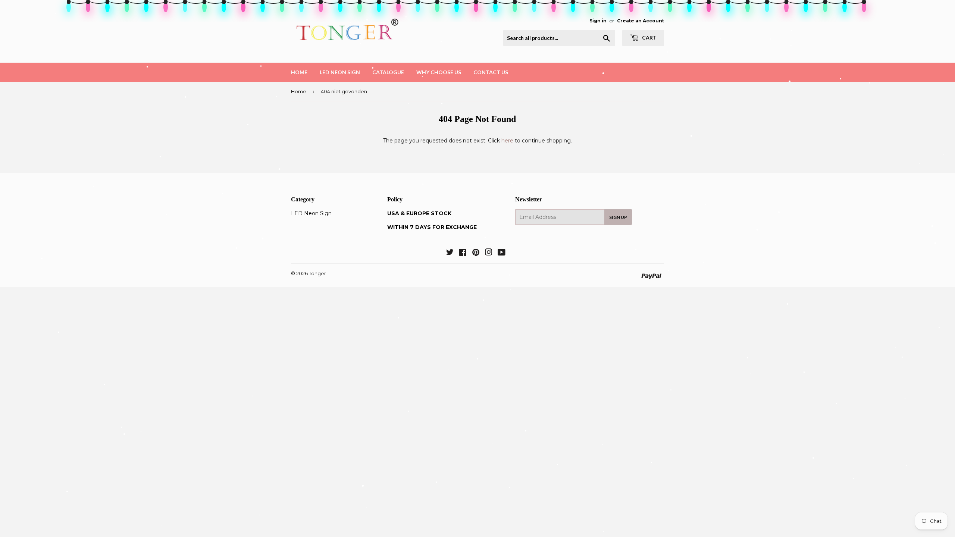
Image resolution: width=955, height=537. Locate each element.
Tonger (317, 273)
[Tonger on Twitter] (450, 253)
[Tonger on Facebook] (463, 253)
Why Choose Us (438, 72)
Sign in (598, 20)
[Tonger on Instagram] (488, 253)
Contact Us (490, 72)
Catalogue (388, 72)
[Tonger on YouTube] (501, 253)
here (507, 140)
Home (299, 72)
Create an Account (640, 20)
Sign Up (618, 217)
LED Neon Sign (340, 72)
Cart (649, 37)
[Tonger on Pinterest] (476, 253)
